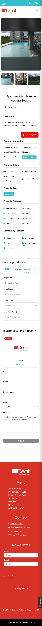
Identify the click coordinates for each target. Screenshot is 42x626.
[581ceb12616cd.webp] (21, 79)
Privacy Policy (21, 588)
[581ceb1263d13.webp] (34, 79)
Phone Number (9, 392)
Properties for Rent (17, 495)
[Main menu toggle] (37, 11)
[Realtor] (21, 348)
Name (5, 371)
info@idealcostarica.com (20, 527)
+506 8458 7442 (16, 531)
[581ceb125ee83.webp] (7, 79)
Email (5, 382)
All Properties (14, 489)
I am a (5, 403)
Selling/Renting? (16, 508)
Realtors (12, 502)
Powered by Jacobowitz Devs (21, 622)
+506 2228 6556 (16, 524)
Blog (10, 505)
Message (6, 413)
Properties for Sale (17, 492)
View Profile (21, 364)
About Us (12, 498)
